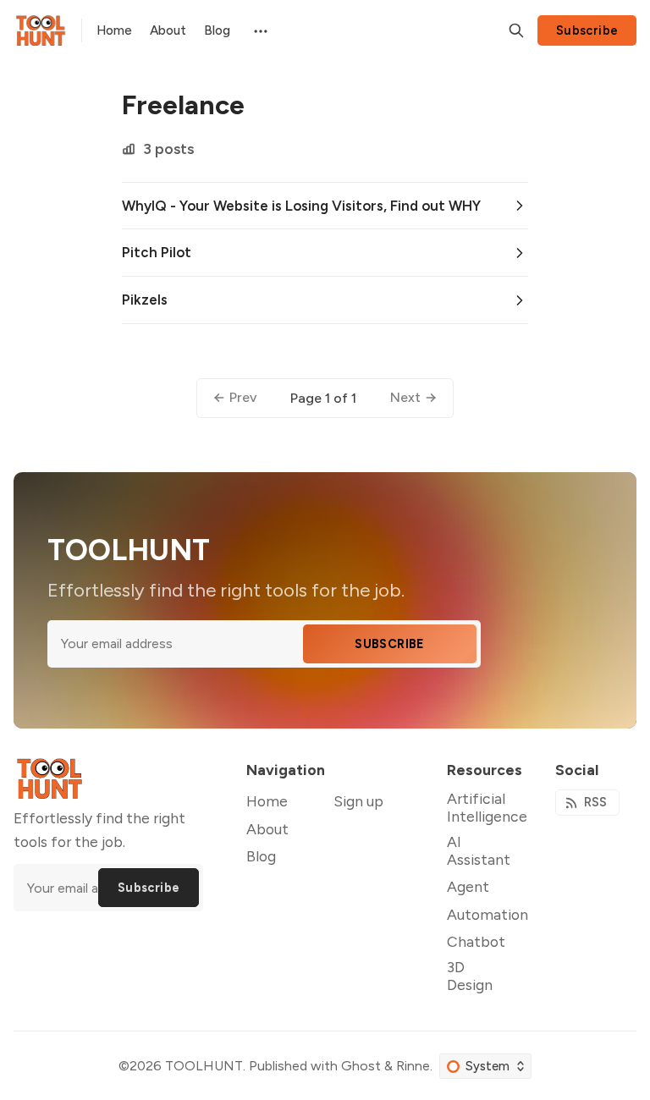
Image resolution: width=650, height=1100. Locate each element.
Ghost (361, 1066)
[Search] (516, 30)
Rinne (413, 1066)
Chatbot (476, 941)
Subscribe (587, 30)
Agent (468, 886)
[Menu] (259, 30)
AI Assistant (478, 850)
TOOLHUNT (204, 1066)
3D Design (470, 975)
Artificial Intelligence (487, 807)
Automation (487, 914)
